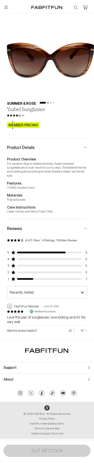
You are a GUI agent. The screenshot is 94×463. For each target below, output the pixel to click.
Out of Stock (47, 450)
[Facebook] (41, 393)
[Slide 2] (48, 103)
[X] (31, 393)
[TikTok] (52, 393)
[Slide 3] (51, 103)
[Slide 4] (53, 102)
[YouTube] (63, 393)
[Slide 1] (43, 103)
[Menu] (6, 7)
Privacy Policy (47, 418)
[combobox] (47, 292)
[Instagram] (20, 393)
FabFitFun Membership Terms (47, 423)
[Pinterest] (74, 393)
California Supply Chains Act (47, 433)
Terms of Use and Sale (47, 428)
